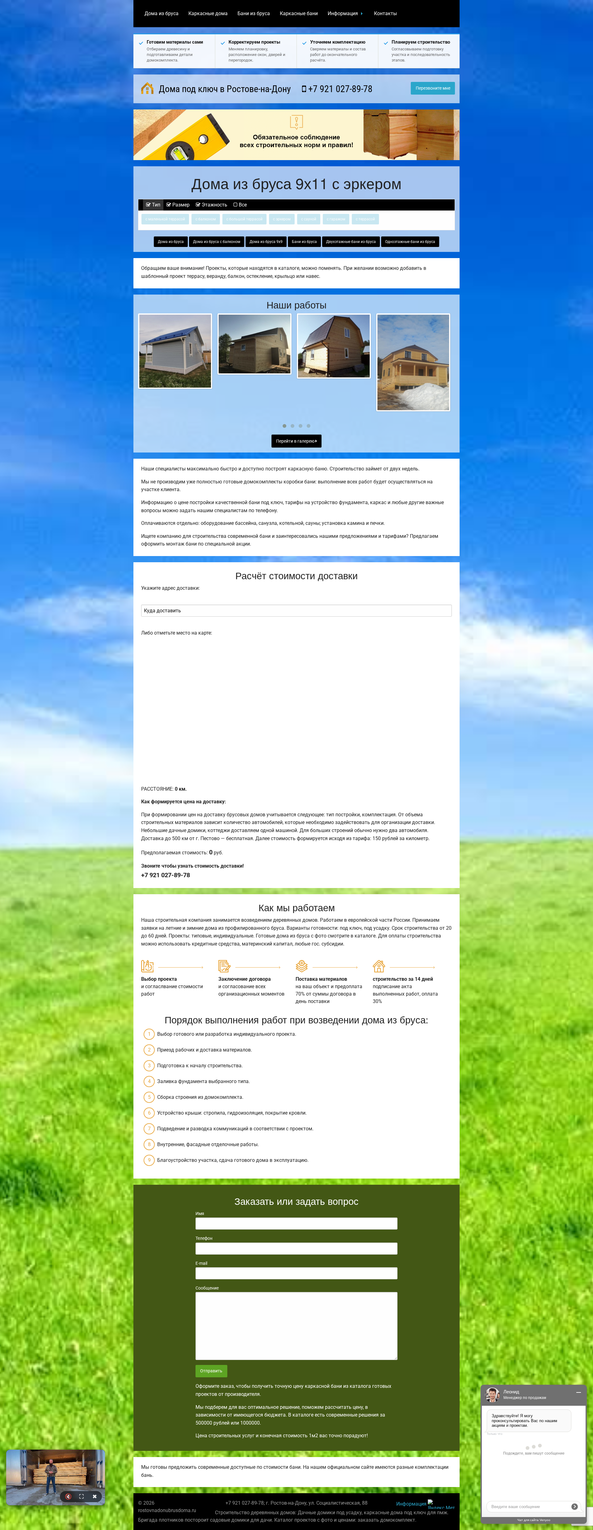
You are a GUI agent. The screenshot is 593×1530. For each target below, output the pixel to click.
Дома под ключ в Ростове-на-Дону (224, 88)
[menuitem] (161, 13)
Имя (200, 1213)
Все (242, 205)
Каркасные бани (299, 13)
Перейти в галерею (295, 441)
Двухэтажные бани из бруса (351, 242)
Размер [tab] (180, 205)
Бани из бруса (254, 13)
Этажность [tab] (213, 205)
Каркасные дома (208, 13)
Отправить (211, 1371)
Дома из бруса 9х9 (266, 242)
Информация (343, 13)
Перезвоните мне (433, 88)
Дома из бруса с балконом (216, 242)
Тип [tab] (155, 205)
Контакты (385, 13)
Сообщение (207, 1288)
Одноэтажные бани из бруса (410, 242)
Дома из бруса (162, 13)
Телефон (204, 1238)
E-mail (201, 1263)
